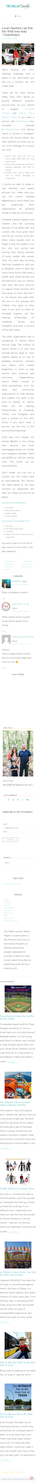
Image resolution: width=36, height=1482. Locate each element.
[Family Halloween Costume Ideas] (18, 1171)
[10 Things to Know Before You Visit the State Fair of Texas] (18, 1255)
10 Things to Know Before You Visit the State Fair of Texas (18, 1273)
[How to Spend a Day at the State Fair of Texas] (18, 1397)
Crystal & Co (20, 604)
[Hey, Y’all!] (18, 753)
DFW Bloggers (9, 908)
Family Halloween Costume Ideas (17, 1188)
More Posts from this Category (13, 1472)
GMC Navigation (23, 637)
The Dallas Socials (18, 6)
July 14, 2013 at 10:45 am (20, 611)
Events (15, 38)
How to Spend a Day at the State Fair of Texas (16, 1415)
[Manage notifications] (31, 1477)
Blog (3, 38)
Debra (16, 581)
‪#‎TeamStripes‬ (12, 129)
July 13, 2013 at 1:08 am (20, 584)
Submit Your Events (10, 921)
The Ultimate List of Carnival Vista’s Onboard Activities (15, 1103)
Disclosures (8, 910)
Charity (9, 38)
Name (5, 832)
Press (6, 915)
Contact (6, 905)
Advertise (7, 902)
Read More (11, 1062)
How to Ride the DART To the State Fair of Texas (17, 1364)
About (6, 900)
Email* (5, 824)
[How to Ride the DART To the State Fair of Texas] (18, 1345)
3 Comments (18, 24)
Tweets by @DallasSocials (12, 884)
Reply (4, 598)
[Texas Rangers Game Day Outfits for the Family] (18, 998)
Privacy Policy (8, 918)
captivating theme (19, 1479)
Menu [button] (19, 16)
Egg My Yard (8, 913)
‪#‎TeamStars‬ (22, 121)
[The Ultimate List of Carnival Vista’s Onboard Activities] (18, 1085)
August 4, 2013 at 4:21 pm (21, 644)
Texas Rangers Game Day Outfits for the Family (17, 1017)
